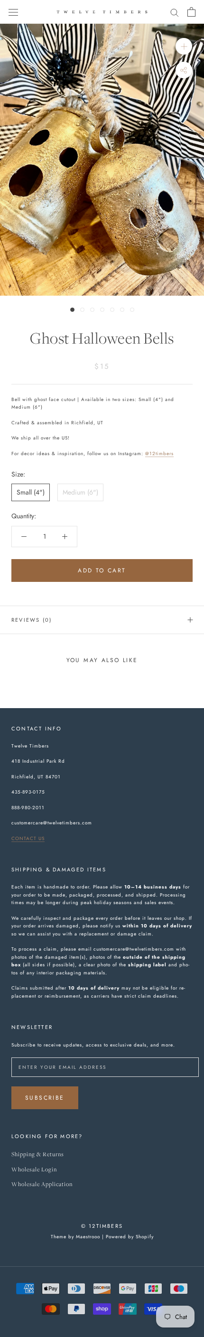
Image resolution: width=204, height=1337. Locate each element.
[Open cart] (191, 12)
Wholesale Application (42, 1184)
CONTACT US (28, 838)
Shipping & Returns (37, 1154)
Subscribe (45, 1098)
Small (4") (31, 492)
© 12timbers (102, 1226)
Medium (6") (80, 492)
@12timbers (159, 453)
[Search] (174, 12)
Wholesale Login (34, 1170)
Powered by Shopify (130, 1236)
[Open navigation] (13, 12)
